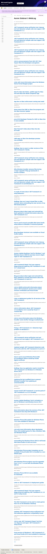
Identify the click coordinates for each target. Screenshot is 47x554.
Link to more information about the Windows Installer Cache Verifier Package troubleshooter (29, 319)
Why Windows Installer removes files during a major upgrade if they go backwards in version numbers (27, 170)
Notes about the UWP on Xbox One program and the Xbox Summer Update (29, 110)
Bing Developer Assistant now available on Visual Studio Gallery (29, 233)
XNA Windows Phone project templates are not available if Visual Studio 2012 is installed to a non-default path (29, 451)
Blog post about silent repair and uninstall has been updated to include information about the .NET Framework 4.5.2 (28, 213)
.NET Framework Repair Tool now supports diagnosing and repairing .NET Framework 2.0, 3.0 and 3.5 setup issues (29, 492)
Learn (15, 15)
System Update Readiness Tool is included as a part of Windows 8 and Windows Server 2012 (28, 401)
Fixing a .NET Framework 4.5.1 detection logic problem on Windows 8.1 (28, 328)
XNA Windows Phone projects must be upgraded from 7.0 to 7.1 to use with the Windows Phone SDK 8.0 (29, 463)
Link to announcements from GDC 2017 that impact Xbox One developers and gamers (27, 62)
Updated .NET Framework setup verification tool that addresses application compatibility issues (29, 512)
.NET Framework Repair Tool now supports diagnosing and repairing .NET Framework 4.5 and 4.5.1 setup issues (29, 266)
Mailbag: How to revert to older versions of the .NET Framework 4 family (28, 149)
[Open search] (42, 8)
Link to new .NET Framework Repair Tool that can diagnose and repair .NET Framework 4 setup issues (28, 522)
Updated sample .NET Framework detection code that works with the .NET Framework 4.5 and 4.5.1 (29, 348)
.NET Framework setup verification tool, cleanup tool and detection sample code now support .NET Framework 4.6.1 (29, 159)
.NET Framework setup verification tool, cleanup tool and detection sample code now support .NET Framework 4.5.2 (29, 243)
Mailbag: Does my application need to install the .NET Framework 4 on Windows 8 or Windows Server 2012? (29, 369)
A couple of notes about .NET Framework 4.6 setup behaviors (27, 192)
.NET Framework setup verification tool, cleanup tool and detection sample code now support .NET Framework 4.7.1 (29, 40)
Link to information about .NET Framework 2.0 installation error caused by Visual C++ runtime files (27, 309)
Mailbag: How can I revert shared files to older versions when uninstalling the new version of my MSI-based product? (29, 203)
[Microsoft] (1, 8)
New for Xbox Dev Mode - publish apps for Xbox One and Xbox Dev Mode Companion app (28, 92)
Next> (15, 541)
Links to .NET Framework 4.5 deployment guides (29, 482)
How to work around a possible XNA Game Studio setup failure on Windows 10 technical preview (29, 223)
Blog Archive (19, 15)
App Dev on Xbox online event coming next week (29, 101)
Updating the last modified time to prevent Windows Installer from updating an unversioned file (27, 381)
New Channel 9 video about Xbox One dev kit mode (27, 129)
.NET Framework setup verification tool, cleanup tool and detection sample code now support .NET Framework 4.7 (29, 51)
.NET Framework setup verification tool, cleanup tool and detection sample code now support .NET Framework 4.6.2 (29, 72)
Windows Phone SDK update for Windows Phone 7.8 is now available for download (29, 420)
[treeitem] (6, 18)
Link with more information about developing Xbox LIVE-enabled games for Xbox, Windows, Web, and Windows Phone (30, 430)
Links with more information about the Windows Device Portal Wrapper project (29, 83)
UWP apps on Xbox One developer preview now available (27, 139)
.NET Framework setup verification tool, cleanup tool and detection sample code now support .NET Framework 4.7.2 (29, 28)
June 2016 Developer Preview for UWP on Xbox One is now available (29, 120)
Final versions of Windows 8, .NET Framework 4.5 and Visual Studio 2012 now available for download (29, 533)
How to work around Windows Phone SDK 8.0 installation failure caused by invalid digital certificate (27, 358)
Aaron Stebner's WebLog (26, 15)
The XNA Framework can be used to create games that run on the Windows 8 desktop (29, 502)
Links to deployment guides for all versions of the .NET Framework (29, 299)
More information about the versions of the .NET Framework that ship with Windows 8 (29, 410)
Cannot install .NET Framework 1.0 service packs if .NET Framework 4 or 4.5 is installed (29, 391)
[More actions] (45, 15)
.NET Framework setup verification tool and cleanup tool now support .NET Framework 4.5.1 (29, 338)
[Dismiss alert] (45, 2)
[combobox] (6, 16)
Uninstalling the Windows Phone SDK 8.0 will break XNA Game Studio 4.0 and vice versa (30, 441)
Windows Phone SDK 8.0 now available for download (26, 473)
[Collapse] (11, 14)
